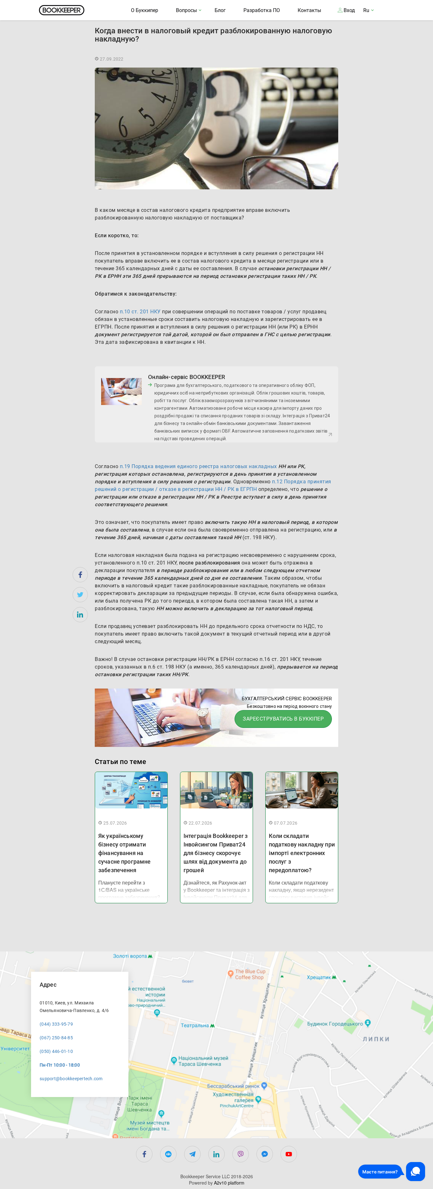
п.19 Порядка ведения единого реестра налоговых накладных (198, 466)
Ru (366, 10)
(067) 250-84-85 (56, 1037)
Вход (349, 10)
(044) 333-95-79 (56, 1024)
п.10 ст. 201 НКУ (140, 312)
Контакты (309, 10)
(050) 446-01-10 (56, 1051)
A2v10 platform (229, 1182)
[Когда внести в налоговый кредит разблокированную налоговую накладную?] (80, 574)
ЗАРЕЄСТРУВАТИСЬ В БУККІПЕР (283, 719)
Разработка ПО (261, 10)
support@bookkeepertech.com (71, 1078)
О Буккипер (144, 10)
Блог (220, 10)
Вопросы (186, 10)
